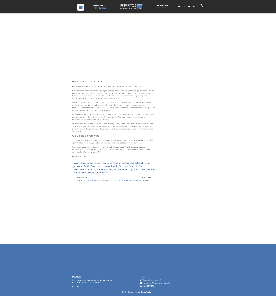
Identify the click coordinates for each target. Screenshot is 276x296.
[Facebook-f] (73, 286)
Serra (84, 172)
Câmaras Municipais (119, 163)
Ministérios (90, 169)
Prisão (109, 169)
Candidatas (135, 163)
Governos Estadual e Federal (132, 166)
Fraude (114, 166)
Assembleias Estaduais (85, 163)
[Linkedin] (78, 286)
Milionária (79, 169)
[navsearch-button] (201, 6)
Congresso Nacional (100, 166)
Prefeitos (100, 169)
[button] (80, 7)
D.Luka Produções (147, 292)
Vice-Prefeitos (104, 172)
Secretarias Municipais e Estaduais (130, 169)
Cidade (86, 166)
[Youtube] (189, 6)
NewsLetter (161, 8)
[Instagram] (184, 6)
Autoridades (103, 163)
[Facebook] (179, 6)
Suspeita (92, 172)
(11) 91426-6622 (99, 8)
